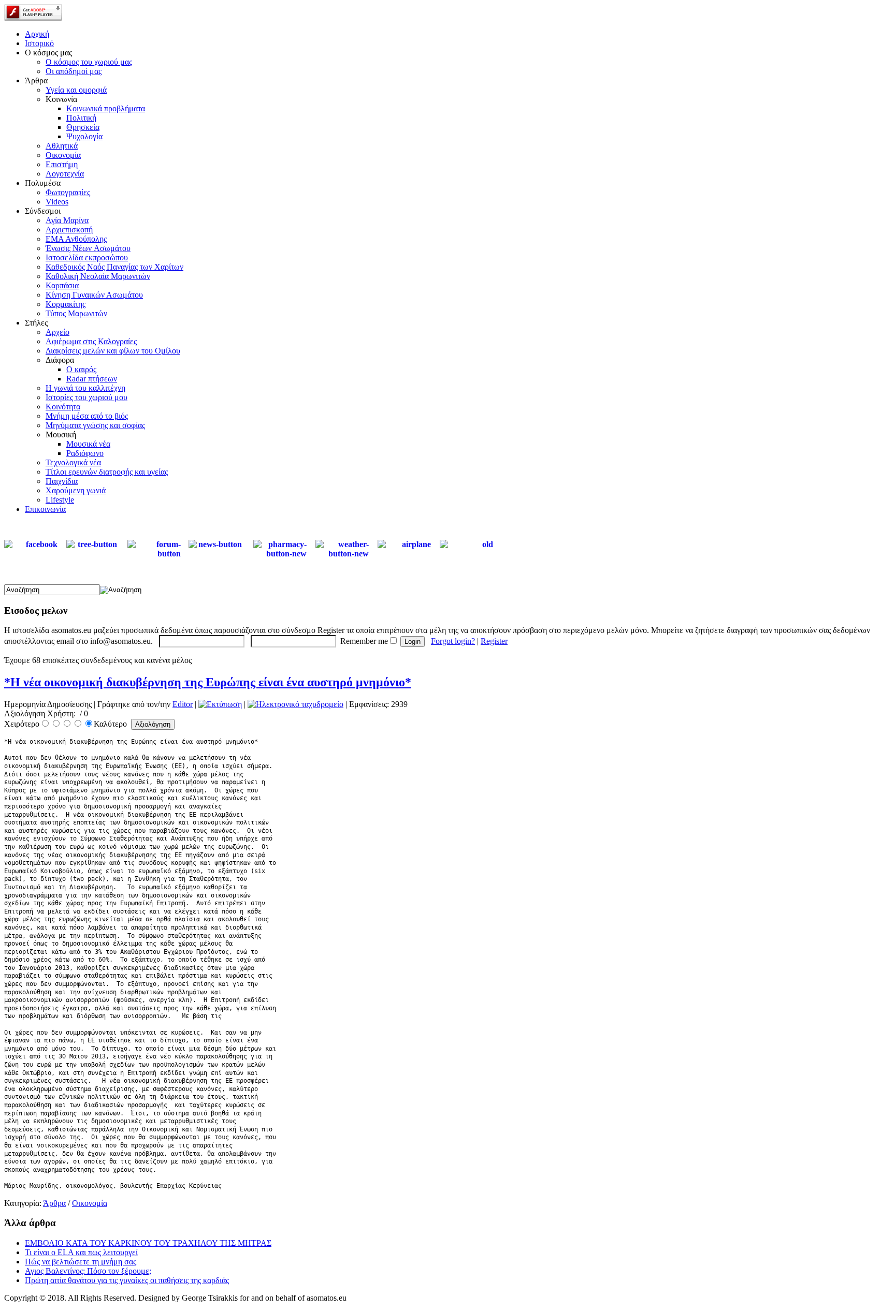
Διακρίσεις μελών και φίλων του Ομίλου (113, 350)
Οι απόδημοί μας (74, 71)
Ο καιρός (81, 369)
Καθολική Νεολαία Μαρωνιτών (98, 276)
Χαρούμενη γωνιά (76, 490)
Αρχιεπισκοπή (69, 229)
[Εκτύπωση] (220, 704)
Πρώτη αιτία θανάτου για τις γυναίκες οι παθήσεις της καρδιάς (127, 1280)
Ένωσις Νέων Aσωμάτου (88, 248)
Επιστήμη (62, 164)
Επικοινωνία (45, 509)
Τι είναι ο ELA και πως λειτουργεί (81, 1252)
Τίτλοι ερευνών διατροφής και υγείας (107, 471)
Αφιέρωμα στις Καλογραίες (91, 341)
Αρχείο (57, 332)
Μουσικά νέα (88, 443)
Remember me (364, 641)
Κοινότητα (63, 406)
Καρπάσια (62, 285)
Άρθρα (54, 1203)
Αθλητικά (62, 145)
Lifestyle (60, 499)
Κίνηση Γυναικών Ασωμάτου (94, 294)
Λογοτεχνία (65, 173)
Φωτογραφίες (68, 192)
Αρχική (37, 34)
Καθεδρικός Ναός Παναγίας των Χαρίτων (114, 266)
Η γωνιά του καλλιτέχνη (85, 388)
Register (494, 641)
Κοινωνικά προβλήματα (105, 108)
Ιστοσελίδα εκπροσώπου (87, 257)
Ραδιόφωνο (85, 453)
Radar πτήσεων (91, 378)
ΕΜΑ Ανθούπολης (76, 238)
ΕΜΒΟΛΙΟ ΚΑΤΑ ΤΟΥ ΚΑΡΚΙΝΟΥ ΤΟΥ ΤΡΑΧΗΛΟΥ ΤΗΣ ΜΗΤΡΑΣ (148, 1243)
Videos (57, 201)
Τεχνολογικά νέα (73, 462)
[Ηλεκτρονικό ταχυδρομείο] (295, 704)
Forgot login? (453, 641)
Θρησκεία (82, 127)
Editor (182, 704)
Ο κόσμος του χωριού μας (89, 61)
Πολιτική (81, 117)
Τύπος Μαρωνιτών (76, 313)
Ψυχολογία (84, 136)
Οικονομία (63, 155)
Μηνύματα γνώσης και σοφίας (95, 425)
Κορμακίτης (65, 304)
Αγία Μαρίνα (67, 220)
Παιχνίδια (62, 481)
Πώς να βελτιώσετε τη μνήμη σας (80, 1261)
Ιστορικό (39, 43)
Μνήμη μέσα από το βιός (87, 415)
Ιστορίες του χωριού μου (86, 397)
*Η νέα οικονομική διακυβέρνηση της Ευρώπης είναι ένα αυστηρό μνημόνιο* (207, 682)
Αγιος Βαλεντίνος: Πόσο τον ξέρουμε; (88, 1270)
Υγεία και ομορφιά (76, 89)
